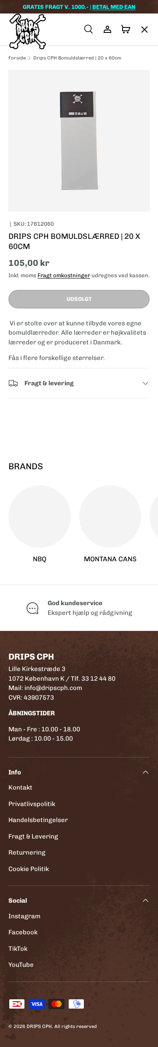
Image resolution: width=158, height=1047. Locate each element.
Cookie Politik (28, 869)
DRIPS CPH (39, 1026)
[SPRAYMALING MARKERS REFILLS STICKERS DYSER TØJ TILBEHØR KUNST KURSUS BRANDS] (140, 29)
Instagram (24, 916)
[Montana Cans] (110, 516)
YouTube (21, 965)
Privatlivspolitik (31, 804)
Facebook (22, 932)
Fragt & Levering (33, 836)
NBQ (39, 559)
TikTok (17, 948)
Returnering (27, 852)
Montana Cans (110, 559)
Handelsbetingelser (38, 820)
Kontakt (20, 787)
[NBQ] (39, 516)
